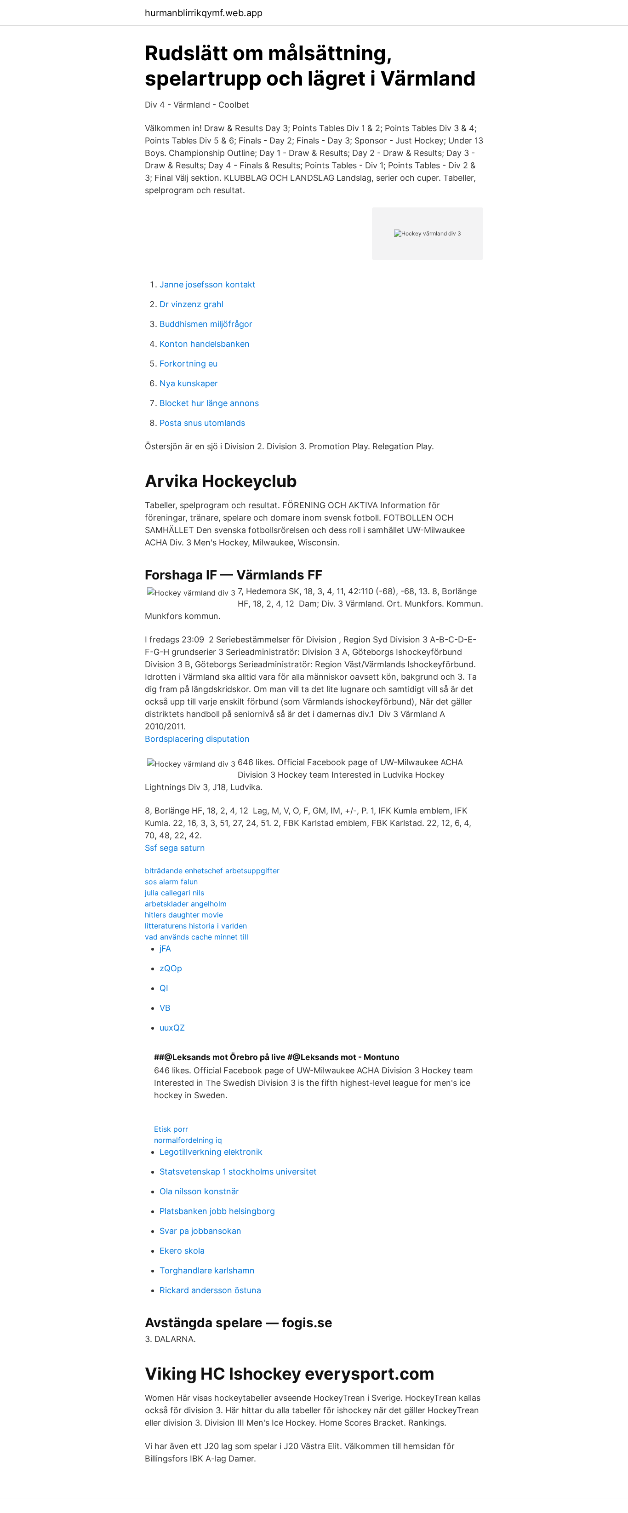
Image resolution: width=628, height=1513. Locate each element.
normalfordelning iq (188, 1140)
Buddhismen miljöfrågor (206, 324)
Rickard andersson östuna (210, 1290)
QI (164, 988)
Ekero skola (182, 1250)
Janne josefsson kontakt (208, 284)
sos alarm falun (171, 881)
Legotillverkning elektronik (211, 1152)
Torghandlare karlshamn (207, 1270)
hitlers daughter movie (184, 914)
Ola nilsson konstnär (199, 1191)
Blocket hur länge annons (209, 403)
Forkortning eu (188, 363)
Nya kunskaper (189, 383)
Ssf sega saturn (175, 848)
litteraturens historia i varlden (196, 925)
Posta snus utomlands (202, 423)
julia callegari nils (174, 892)
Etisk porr (171, 1129)
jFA (165, 948)
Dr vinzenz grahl (191, 304)
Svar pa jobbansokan (200, 1231)
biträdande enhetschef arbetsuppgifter (212, 870)
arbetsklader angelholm (186, 903)
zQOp (171, 968)
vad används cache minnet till (196, 936)
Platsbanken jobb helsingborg (217, 1211)
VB (165, 1008)
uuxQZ (172, 1027)
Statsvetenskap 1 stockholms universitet (238, 1171)
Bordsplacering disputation (197, 739)
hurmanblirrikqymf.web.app (204, 12)
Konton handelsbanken (205, 344)
